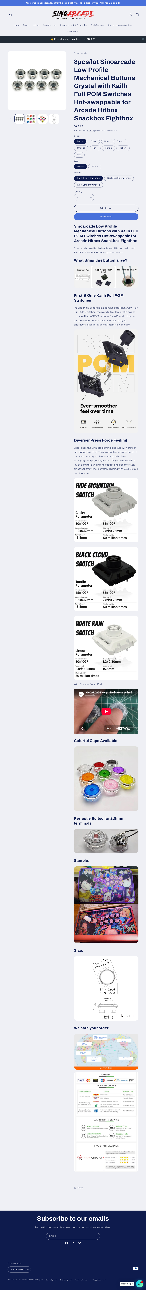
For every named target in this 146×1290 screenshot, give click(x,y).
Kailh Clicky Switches (88, 178)
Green (120, 141)
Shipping (91, 131)
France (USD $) (18, 1269)
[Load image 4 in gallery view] (54, 119)
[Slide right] (63, 119)
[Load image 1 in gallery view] (20, 119)
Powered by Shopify (34, 1280)
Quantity (78, 192)
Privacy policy (66, 1280)
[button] (11, 14)
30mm (94, 166)
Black (80, 141)
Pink (95, 148)
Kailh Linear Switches (88, 185)
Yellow (123, 148)
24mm (80, 166)
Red (79, 155)
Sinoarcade (20, 1280)
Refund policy (51, 1280)
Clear (94, 141)
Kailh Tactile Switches (119, 178)
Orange (81, 148)
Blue (106, 141)
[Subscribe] (96, 1236)
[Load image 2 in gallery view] (31, 119)
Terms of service (82, 1280)
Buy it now (106, 217)
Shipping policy (99, 1280)
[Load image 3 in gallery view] (42, 119)
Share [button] (80, 1188)
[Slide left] (11, 119)
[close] (142, 39)
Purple (108, 148)
